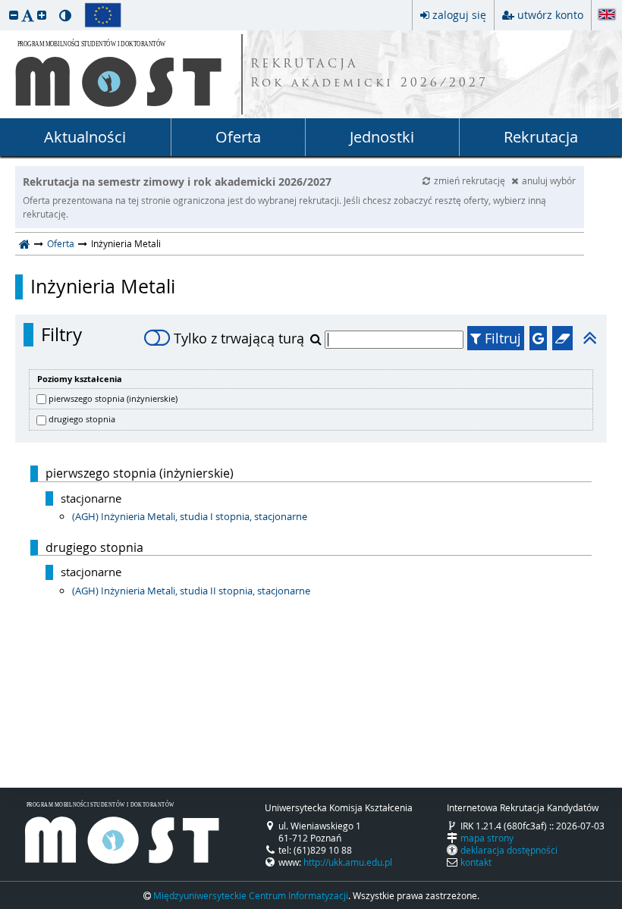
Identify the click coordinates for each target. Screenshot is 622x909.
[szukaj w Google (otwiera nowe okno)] (538, 338)
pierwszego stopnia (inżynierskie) (113, 398)
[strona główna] (24, 243)
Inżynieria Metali (102, 286)
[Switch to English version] (606, 15)
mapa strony (487, 838)
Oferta (238, 137)
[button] (13, 15)
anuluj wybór (549, 180)
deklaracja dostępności (509, 850)
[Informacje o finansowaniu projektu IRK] (103, 15)
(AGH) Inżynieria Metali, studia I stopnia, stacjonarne (189, 516)
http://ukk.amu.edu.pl (347, 862)
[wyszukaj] (317, 339)
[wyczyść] (562, 338)
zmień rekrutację (470, 180)
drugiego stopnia (82, 419)
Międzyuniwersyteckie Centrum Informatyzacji (250, 895)
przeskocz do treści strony (4, 4)
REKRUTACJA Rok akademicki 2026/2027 (369, 74)
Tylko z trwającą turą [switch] (239, 338)
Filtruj (501, 338)
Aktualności (85, 137)
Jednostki (382, 137)
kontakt (476, 862)
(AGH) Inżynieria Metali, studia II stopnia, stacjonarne (191, 590)
